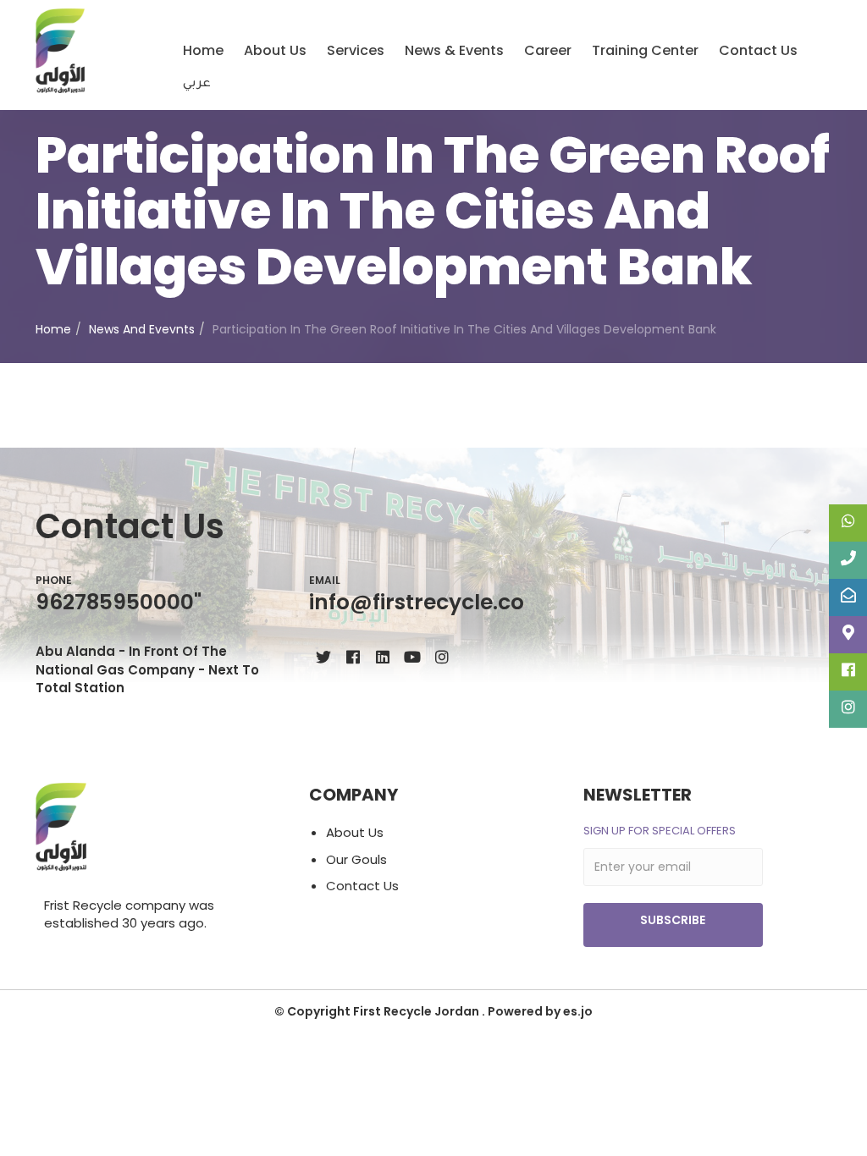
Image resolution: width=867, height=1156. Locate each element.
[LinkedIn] (382, 656)
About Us (275, 50)
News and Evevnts (142, 329)
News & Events (454, 50)
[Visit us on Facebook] (353, 656)
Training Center (645, 50)
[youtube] (412, 656)
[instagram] (442, 656)
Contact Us (758, 50)
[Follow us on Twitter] (323, 656)
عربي (197, 84)
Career (548, 50)
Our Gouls (356, 859)
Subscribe (672, 919)
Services (355, 50)
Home (203, 50)
